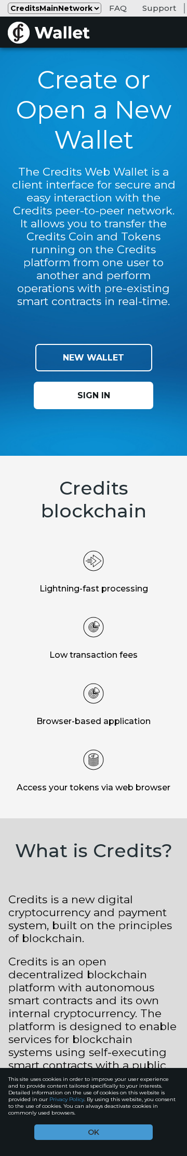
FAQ (118, 8)
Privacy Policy (66, 1099)
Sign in (93, 395)
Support (159, 8)
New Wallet (93, 358)
